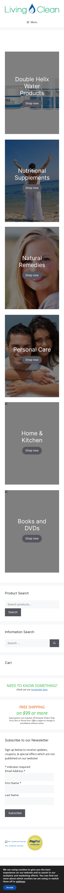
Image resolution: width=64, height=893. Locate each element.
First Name (13, 783)
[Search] (54, 643)
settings (20, 881)
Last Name (12, 795)
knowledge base (39, 689)
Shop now (32, 103)
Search (13, 612)
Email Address (15, 771)
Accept (9, 887)
